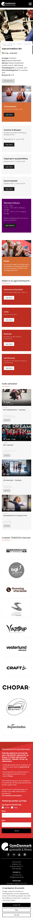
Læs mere (9, 115)
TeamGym (19, 44)
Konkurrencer (27, 44)
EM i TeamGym (8, 445)
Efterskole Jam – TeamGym (12, 480)
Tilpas (16, 910)
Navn (4, 811)
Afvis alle (16, 915)
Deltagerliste (8, 81)
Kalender (4, 44)
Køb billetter (10, 225)
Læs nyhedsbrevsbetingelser (12, 795)
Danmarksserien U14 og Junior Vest (15, 515)
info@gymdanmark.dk (16, 877)
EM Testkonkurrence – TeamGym (14, 410)
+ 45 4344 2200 (16, 875)
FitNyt (15, 807)
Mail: (4, 821)
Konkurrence (11, 44)
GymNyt (6, 807)
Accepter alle (16, 905)
